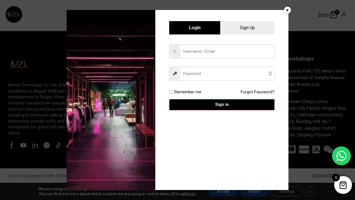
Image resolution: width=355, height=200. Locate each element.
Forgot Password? (258, 91)
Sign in (222, 104)
